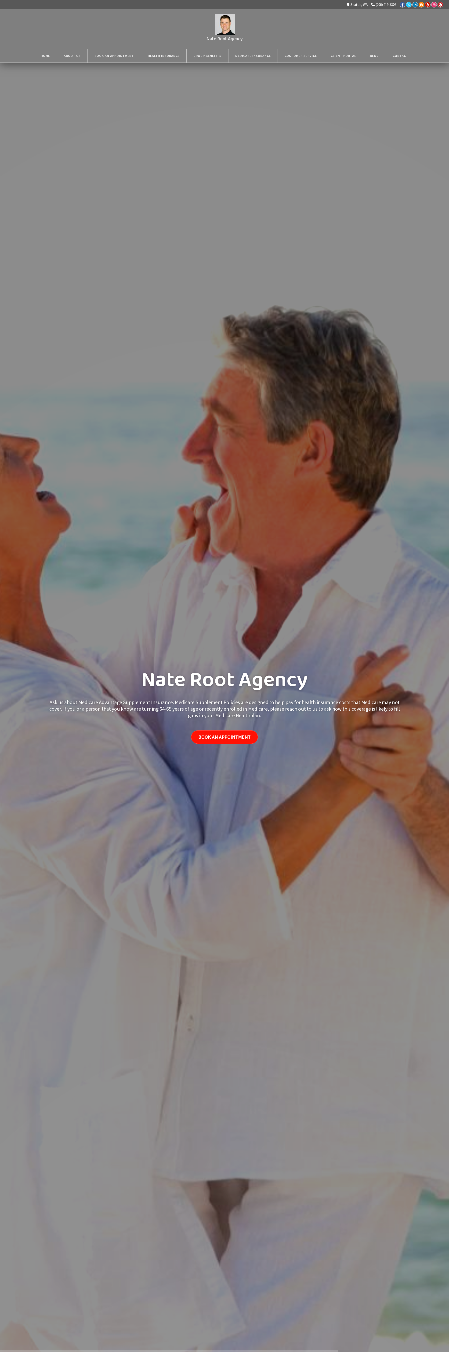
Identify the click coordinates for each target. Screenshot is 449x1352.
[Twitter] (409, 4)
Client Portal (343, 56)
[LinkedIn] (415, 4)
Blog (374, 56)
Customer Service (301, 56)
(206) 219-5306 (386, 4)
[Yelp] (428, 4)
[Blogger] (421, 4)
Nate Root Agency (224, 39)
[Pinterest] (440, 4)
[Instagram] (434, 4)
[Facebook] (402, 4)
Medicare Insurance (253, 56)
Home (45, 56)
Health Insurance (164, 56)
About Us (72, 56)
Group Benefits (207, 56)
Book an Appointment (114, 56)
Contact (400, 56)
